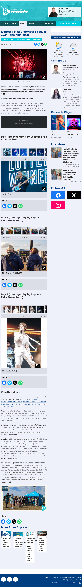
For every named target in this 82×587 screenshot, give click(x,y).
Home (5, 23)
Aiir (80, 583)
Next (42, 159)
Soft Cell (69, 138)
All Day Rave (8, 406)
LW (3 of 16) (23, 152)
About (47, 578)
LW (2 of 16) (15, 152)
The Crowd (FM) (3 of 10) (9, 230)
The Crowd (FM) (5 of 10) (26, 230)
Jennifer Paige (56, 138)
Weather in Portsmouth (66, 37)
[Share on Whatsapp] (45, 44)
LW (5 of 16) (40, 152)
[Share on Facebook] (35, 44)
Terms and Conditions (66, 578)
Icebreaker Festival (29, 402)
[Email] (73, 15)
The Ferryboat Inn (37, 404)
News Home (8, 39)
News (23, 23)
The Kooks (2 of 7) (15, 309)
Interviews (58, 144)
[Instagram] (15, 579)
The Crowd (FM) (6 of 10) (34, 230)
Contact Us (54, 578)
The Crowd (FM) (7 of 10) (42, 230)
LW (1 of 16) (7, 152)
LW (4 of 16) (32, 152)
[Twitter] (9, 579)
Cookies (78, 578)
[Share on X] (42, 44)
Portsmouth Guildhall (14, 402)
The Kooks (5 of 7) (40, 309)
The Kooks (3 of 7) (23, 309)
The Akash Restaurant (22, 404)
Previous (5, 238)
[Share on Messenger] (38, 44)
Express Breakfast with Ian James (67, 12)
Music (31, 23)
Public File (77, 580)
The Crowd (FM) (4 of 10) (17, 230)
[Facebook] (3, 579)
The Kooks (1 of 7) (7, 309)
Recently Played (62, 112)
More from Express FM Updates (29, 39)
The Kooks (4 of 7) (32, 309)
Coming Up (58, 60)
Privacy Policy (68, 580)
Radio (14, 23)
